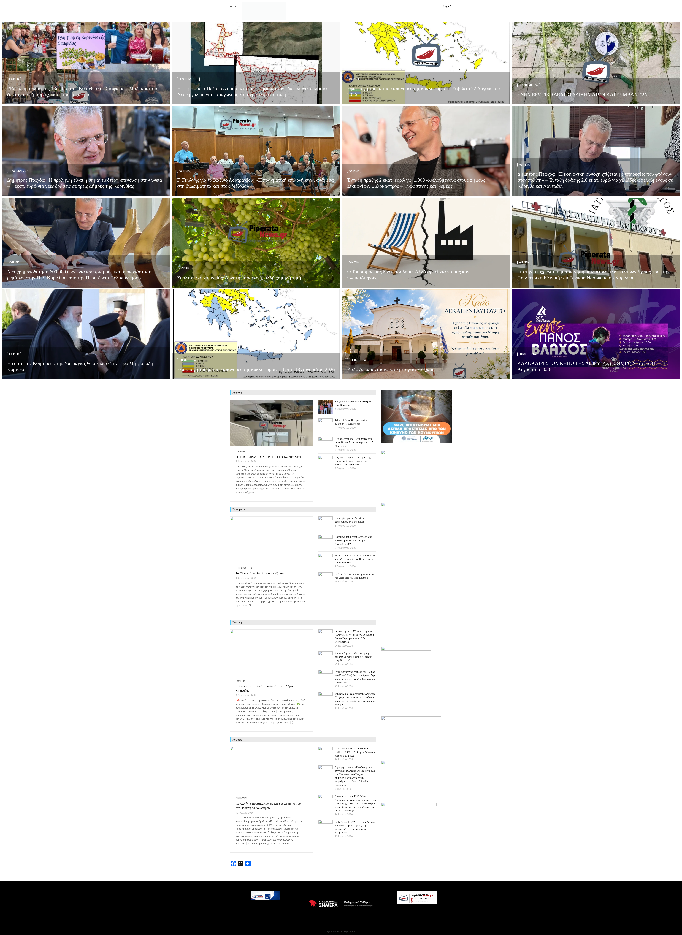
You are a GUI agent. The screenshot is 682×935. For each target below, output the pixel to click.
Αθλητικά (241, 798)
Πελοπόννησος (188, 79)
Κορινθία (14, 79)
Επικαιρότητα (187, 360)
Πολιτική (354, 262)
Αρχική (447, 6)
